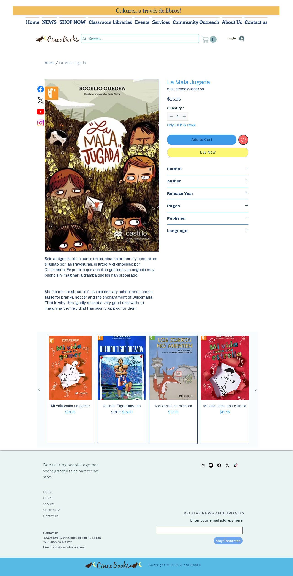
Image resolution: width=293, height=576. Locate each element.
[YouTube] (211, 465)
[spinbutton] (178, 116)
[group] (147, 389)
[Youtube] (40, 111)
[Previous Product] (39, 389)
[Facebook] (40, 89)
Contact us (50, 516)
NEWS (47, 498)
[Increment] (184, 116)
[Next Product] (255, 389)
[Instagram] (40, 122)
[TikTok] (235, 465)
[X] (40, 100)
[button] (210, 39)
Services (48, 504)
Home (49, 62)
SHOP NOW (52, 510)
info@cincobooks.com (69, 547)
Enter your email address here (216, 520)
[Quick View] (70, 368)
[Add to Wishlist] (243, 140)
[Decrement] (171, 116)
